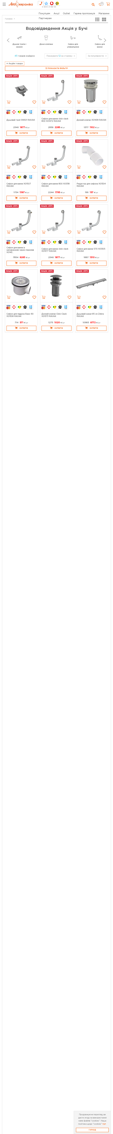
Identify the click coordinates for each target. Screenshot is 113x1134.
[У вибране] (34, 102)
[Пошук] (93, 4)
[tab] (41, 3)
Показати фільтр (57, 68)
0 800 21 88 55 (49, 7)
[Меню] (4, 5)
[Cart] (8, 102)
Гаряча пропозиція (84, 14)
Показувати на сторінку (59, 56)
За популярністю (96, 56)
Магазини (104, 14)
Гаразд (92, 1130)
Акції (57, 14)
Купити (24, 133)
